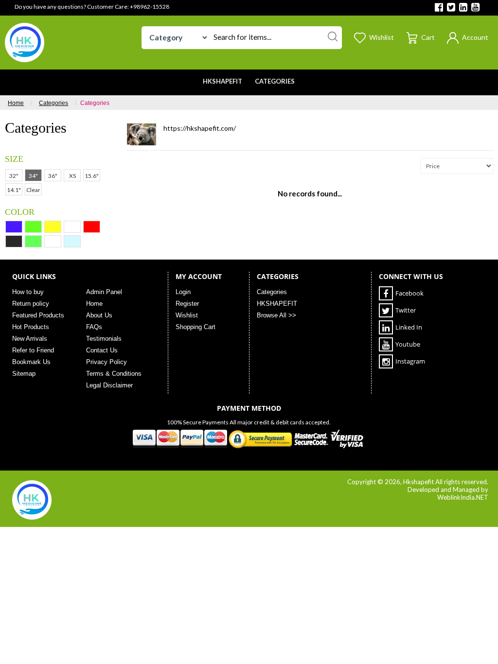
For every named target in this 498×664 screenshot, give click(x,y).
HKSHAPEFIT (277, 303)
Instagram (410, 361)
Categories (53, 103)
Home (16, 103)
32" (13, 175)
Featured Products (38, 315)
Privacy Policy (106, 362)
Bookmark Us (31, 362)
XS (72, 175)
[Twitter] (451, 8)
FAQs (94, 327)
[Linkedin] (463, 8)
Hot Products (30, 327)
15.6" (92, 175)
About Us (99, 315)
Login (183, 292)
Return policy (30, 303)
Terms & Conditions (114, 373)
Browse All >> (276, 315)
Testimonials (104, 338)
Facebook (409, 293)
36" (52, 175)
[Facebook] (439, 8)
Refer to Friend (33, 350)
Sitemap (24, 373)
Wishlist (187, 315)
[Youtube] (475, 8)
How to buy (28, 292)
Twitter (405, 310)
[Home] (24, 41)
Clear (33, 189)
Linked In (408, 327)
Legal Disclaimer (109, 385)
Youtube (407, 344)
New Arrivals (29, 338)
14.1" (14, 189)
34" (33, 175)
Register (187, 303)
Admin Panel (104, 292)
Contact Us (102, 350)
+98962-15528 (149, 6)
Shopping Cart (195, 327)
